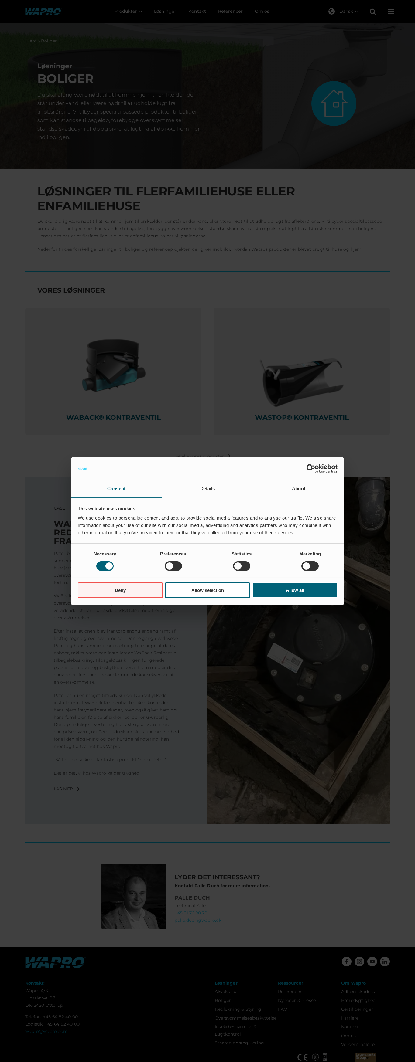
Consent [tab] (116, 488)
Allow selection (207, 590)
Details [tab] (207, 488)
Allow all (295, 590)
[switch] (173, 566)
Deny (120, 590)
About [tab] (298, 488)
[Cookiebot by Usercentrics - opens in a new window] (311, 468)
